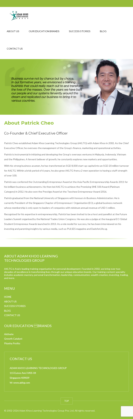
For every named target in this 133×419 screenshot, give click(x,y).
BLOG (103, 31)
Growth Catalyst (13, 338)
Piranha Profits (12, 343)
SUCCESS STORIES (79, 31)
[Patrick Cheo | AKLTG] (19, 15)
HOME (7, 296)
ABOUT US (13, 31)
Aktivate (9, 334)
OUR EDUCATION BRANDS (44, 31)
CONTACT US (15, 48)
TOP (66, 401)
